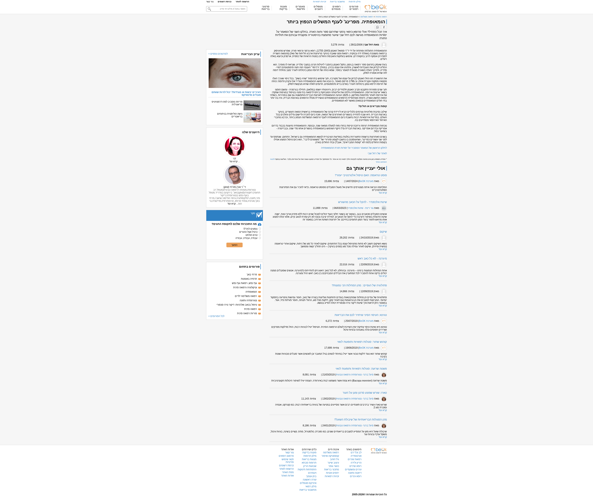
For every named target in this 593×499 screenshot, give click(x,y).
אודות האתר (287, 475)
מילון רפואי (310, 486)
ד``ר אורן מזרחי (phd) (234, 187)
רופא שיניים (355, 466)
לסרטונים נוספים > (218, 53)
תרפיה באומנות (249, 278)
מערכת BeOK (366, 181)
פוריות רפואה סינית (247, 313)
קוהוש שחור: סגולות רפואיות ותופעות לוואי (362, 341)
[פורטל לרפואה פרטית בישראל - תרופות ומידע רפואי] (375, 8)
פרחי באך (252, 274)
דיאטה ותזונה (355, 473)
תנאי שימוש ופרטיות (288, 460)
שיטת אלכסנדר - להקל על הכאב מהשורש (362, 202)
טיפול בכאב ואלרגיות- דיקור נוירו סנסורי (237, 304)
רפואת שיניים (355, 459)
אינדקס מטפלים (308, 483)
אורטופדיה (356, 456)
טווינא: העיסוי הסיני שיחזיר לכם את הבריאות (361, 315)
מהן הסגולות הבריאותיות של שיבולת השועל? (360, 419)
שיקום (383, 231)
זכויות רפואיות (319, 1)
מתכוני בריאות (331, 469)
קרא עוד (383, 192)
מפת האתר (288, 472)
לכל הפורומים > (216, 316)
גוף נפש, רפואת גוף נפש (244, 283)
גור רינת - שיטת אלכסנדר (360, 208)
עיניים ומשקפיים (353, 469)
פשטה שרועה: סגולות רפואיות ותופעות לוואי (361, 368)
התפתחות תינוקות (307, 469)
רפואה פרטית (381, 17)
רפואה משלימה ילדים (246, 296)
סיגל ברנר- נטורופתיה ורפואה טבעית (355, 374)
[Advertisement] (234, 343)
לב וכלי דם (356, 452)
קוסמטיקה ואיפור (330, 456)
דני (234, 158)
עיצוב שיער (333, 462)
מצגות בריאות (309, 459)
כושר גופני (333, 466)
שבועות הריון (309, 466)
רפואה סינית (250, 309)
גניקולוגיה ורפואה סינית (245, 287)
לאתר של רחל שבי (377, 153)
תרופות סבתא (309, 462)
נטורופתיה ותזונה (248, 300)
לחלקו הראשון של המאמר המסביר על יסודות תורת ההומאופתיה (354, 148)
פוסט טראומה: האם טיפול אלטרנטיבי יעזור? (361, 175)
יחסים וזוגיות (332, 473)
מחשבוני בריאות (337, 1)
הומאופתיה (251, 291)
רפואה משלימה (366, 17)
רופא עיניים (356, 476)
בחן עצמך (311, 476)
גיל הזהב (334, 459)
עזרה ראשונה (309, 479)
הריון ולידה (356, 462)
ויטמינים (312, 473)
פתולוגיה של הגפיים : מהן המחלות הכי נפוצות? (359, 285)
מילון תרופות (355, 1)
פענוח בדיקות (309, 452)
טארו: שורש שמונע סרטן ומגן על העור (365, 392)
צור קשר (210, 1)
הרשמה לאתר (242, 1)
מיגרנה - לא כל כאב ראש (372, 258)
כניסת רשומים (224, 1)
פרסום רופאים (286, 456)
